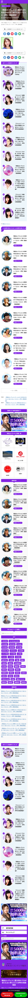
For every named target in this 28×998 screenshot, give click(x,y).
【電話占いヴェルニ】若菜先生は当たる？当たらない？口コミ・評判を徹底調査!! (19, 84)
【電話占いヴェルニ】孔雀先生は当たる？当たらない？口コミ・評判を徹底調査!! (19, 113)
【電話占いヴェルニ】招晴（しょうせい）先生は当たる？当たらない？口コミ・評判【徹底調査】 (20, 617)
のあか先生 (11, 647)
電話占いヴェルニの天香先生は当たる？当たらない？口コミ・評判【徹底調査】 (20, 573)
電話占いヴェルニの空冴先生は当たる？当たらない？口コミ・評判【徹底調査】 (20, 516)
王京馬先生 (10, 669)
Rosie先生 (4, 647)
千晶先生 (11, 660)
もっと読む (15, 390)
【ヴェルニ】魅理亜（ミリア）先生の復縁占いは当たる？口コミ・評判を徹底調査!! (19, 99)
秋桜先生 (18, 673)
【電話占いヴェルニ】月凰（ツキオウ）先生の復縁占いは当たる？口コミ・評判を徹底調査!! (19, 184)
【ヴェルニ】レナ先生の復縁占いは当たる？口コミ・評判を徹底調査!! (19, 126)
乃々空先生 (18, 657)
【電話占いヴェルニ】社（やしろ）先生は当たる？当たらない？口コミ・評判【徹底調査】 (20, 602)
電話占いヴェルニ (6, 223)
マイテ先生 (12, 653)
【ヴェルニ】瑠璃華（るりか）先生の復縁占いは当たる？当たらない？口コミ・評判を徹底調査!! (19, 213)
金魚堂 (12, 679)
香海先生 (10, 682)
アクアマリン (13, 650)
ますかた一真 (5, 650)
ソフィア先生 (5, 653)
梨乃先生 (10, 666)
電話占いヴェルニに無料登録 (7, 994)
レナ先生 (20, 653)
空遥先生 (24, 673)
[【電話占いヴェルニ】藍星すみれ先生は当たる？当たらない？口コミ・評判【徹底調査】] (15, 33)
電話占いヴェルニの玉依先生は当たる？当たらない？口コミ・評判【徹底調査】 (20, 487)
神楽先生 (11, 673)
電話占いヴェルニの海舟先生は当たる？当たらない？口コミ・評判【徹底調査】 (20, 501)
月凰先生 (10, 663)
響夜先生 (4, 682)
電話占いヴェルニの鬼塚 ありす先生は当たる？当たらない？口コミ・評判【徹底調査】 (20, 545)
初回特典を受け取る (21, 993)
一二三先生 (10, 657)
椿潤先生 (17, 666)
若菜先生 (4, 676)
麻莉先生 (24, 682)
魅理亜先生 (17, 682)
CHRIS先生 (4, 641)
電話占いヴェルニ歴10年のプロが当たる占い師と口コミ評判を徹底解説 (14, 982)
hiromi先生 (4, 644)
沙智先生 (23, 666)
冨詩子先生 (4, 660)
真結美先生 (4, 673)
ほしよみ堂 (19, 647)
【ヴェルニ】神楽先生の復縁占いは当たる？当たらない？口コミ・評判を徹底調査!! (19, 198)
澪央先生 (4, 669)
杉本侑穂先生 (18, 663)
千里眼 (17, 660)
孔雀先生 (4, 663)
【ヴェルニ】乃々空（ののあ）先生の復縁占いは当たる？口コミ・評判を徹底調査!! (19, 155)
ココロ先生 (21, 650)
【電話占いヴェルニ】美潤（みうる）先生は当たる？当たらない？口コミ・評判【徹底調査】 (20, 588)
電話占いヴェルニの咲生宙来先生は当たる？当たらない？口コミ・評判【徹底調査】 (20, 559)
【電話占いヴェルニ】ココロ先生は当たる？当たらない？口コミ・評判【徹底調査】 (19, 169)
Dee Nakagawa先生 (14, 641)
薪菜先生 (17, 676)
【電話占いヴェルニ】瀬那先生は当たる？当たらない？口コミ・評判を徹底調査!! (19, 141)
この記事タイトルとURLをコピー (15, 29)
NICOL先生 (12, 644)
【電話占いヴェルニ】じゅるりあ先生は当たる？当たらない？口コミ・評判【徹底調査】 (16, 399)
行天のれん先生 (5, 679)
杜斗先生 (4, 666)
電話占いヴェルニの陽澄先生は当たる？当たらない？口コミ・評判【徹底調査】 (20, 530)
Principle (19, 644)
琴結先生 (18, 669)
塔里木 (22, 660)
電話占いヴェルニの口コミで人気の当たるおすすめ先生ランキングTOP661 (19, 70)
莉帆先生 (10, 676)
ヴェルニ (4, 657)
